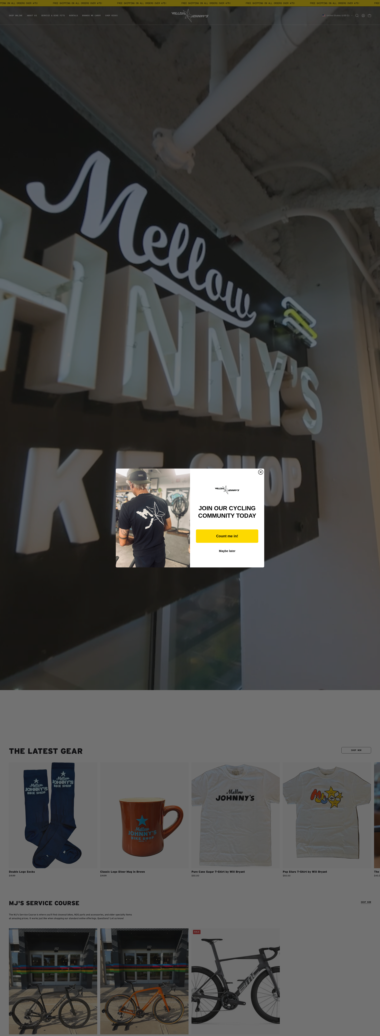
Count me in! (227, 536)
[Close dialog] (260, 472)
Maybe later (227, 551)
